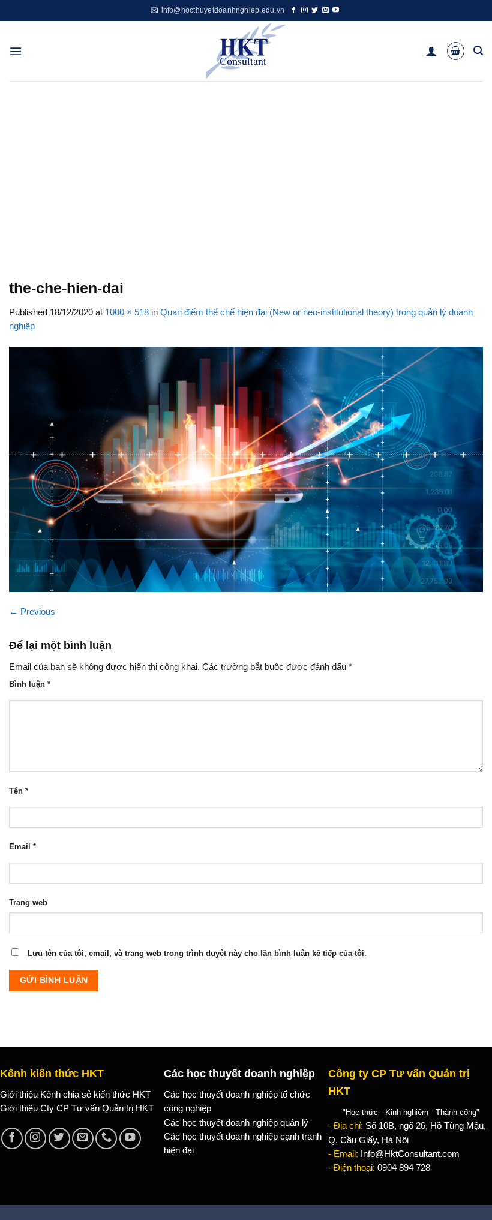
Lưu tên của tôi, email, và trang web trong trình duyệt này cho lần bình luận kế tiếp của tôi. (197, 953)
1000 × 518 (127, 312)
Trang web (28, 902)
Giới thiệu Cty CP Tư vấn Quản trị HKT (77, 1108)
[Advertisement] (246, 171)
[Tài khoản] (431, 51)
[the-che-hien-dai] (246, 468)
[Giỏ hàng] (455, 50)
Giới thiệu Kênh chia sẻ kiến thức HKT (75, 1094)
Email (22, 846)
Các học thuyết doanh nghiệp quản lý (236, 1123)
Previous (32, 612)
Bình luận (29, 684)
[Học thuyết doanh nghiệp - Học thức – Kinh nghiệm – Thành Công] (246, 51)
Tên (18, 790)
